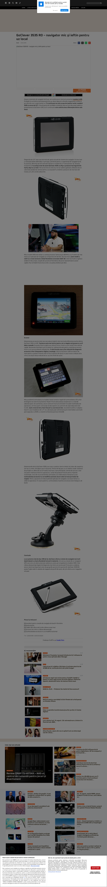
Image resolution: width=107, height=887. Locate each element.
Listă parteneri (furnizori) (54, 871)
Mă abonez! (64, 10)
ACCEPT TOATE (95, 867)
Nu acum (55, 10)
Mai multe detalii (35, 865)
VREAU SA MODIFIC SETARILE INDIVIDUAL (95, 873)
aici (24, 877)
